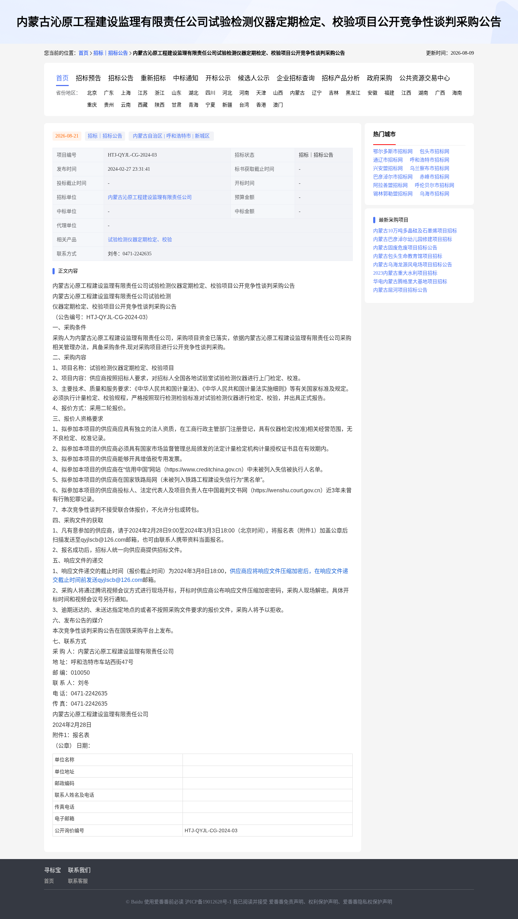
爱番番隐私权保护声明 (367, 902)
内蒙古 (297, 93)
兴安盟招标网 (388, 168)
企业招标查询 (296, 78)
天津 (261, 93)
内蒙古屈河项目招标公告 (400, 290)
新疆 (227, 105)
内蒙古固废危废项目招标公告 (405, 247)
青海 (193, 105)
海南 (457, 93)
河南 (244, 93)
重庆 (92, 105)
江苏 (143, 93)
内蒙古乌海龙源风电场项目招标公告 (412, 264)
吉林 (334, 93)
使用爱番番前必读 (164, 902)
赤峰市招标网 (434, 176)
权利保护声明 (323, 902)
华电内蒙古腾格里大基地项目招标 (410, 281)
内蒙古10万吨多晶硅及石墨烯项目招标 (415, 230)
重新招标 (153, 78)
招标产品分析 (341, 78)
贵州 (109, 105)
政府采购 (379, 78)
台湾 (244, 105)
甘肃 (176, 105)
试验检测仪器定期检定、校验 (140, 239)
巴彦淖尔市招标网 (393, 176)
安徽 (372, 93)
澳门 (278, 105)
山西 (278, 93)
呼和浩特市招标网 (429, 160)
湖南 (423, 93)
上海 (126, 93)
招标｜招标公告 (110, 53)
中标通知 (185, 78)
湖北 (193, 93)
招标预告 (88, 78)
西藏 (143, 105)
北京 (92, 93)
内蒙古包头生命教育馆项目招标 (407, 256)
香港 (261, 105)
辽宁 (317, 93)
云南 (126, 105)
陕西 (160, 105)
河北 (227, 93)
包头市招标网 (434, 151)
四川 (210, 93)
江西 (406, 93)
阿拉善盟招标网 (390, 185)
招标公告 (121, 78)
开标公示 (218, 78)
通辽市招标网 (388, 160)
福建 (389, 93)
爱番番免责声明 (286, 902)
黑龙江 (353, 93)
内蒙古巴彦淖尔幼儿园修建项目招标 (412, 239)
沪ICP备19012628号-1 (209, 902)
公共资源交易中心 (424, 78)
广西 (440, 93)
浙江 (160, 93)
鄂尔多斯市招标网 (393, 151)
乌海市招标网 (434, 193)
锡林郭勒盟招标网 (393, 193)
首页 (83, 53)
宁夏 (210, 105)
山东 (176, 93)
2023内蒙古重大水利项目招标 (405, 273)
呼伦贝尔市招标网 (434, 185)
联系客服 (78, 881)
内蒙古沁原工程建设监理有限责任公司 (150, 197)
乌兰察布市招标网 (429, 168)
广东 (109, 93)
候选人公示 (254, 78)
